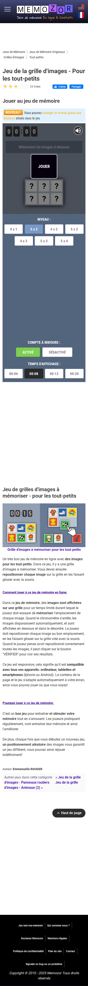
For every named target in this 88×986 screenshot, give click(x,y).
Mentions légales (57, 938)
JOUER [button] (44, 166)
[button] (7, 9)
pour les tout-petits (44, 550)
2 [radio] (8, 86)
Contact (70, 951)
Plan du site (55, 951)
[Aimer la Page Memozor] (60, 87)
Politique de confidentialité (28, 951)
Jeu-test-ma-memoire (30, 925)
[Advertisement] (44, 36)
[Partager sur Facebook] (76, 87)
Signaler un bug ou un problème (44, 964)
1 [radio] (5, 86)
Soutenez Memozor (32, 938)
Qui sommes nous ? (58, 925)
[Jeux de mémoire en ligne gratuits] (45, 11)
